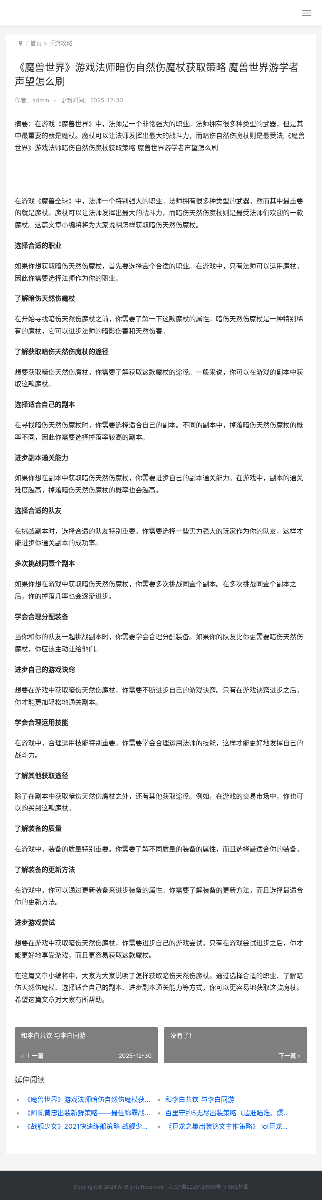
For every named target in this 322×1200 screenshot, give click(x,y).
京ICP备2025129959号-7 (197, 1187)
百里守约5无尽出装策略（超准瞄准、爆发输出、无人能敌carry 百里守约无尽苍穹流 (229, 1113)
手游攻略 (61, 43)
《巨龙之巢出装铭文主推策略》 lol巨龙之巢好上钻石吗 (229, 1126)
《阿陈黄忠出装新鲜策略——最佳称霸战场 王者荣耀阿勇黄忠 (87, 1113)
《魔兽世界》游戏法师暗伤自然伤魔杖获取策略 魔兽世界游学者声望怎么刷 (87, 1099)
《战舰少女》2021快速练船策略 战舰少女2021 (87, 1126)
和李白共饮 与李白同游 (199, 1099)
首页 (36, 43)
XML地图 (238, 1187)
